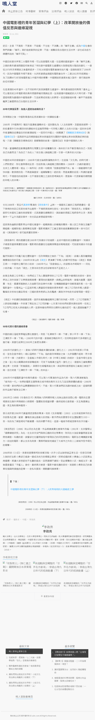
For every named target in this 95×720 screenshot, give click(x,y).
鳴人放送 (69, 11)
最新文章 (24, 646)
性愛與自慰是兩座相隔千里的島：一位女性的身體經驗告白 (70, 688)
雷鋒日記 (9, 136)
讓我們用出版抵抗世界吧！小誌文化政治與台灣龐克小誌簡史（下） (24, 676)
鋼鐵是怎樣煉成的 (76, 132)
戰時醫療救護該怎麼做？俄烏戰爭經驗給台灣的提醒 (24, 667)
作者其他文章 (10, 557)
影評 (92, 11)
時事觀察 (31, 11)
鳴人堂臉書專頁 (24, 696)
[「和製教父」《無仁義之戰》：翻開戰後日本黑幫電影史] (17, 571)
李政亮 (5, 34)
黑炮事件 (43, 204)
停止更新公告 (15, 11)
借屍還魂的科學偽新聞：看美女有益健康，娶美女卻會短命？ (70, 679)
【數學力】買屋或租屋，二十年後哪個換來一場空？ (70, 662)
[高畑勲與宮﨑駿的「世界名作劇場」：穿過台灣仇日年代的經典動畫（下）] (47, 571)
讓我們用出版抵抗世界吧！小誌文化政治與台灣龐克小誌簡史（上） (24, 684)
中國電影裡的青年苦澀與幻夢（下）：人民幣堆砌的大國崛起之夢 (42, 489)
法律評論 (56, 11)
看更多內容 (49, 596)
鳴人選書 (82, 11)
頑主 (43, 259)
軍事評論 (43, 11)
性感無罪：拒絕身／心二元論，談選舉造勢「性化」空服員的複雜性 (24, 659)
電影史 (16, 519)
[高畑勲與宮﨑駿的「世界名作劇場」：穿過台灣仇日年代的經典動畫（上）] (78, 571)
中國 (24, 519)
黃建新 (26, 204)
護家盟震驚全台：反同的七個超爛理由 (70, 671)
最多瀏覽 (70, 646)
